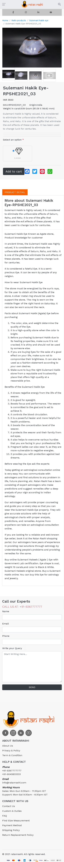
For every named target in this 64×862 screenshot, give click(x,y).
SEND (32, 687)
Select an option (13, 139)
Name (5, 611)
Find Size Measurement (16, 820)
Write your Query (12, 648)
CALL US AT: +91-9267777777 (22, 606)
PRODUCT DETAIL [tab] (15, 192)
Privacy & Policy (11, 750)
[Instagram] (25, 12)
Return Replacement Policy (17, 835)
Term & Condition (12, 755)
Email (5, 623)
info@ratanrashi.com (14, 781)
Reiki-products (18, 20)
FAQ (4, 815)
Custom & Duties (12, 811)
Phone (5, 636)
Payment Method (12, 825)
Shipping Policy (11, 830)
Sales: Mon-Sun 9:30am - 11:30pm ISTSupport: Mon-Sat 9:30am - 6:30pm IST (25, 791)
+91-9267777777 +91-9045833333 (11, 771)
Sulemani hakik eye (38, 20)
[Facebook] (13, 12)
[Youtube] (51, 12)
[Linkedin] (38, 12)
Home (5, 20)
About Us (7, 745)
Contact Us (8, 806)
